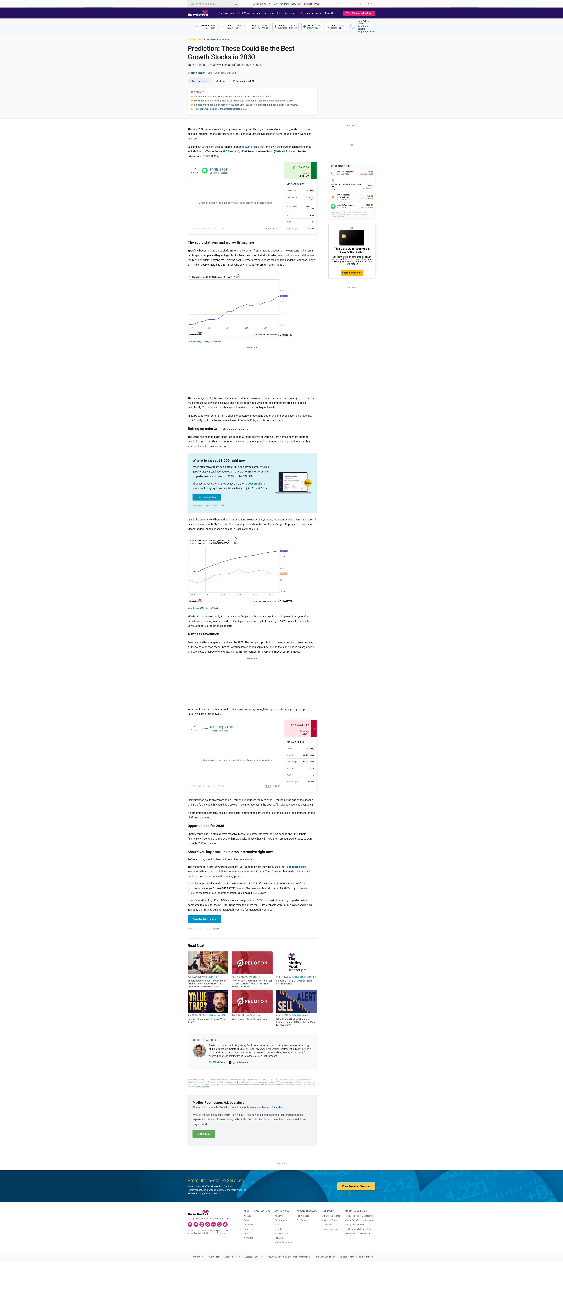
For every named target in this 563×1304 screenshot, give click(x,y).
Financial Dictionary (330, 1229)
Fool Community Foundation (358, 1229)
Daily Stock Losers (366, 31)
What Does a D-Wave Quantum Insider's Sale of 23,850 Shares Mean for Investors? (296, 1022)
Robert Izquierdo (299, 1015)
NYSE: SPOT (219, 169)
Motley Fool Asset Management (359, 1216)
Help (370, 4)
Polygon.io (221, 1233)
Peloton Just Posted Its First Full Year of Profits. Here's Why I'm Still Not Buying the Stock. (252, 983)
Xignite (210, 1233)
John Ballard (253, 977)
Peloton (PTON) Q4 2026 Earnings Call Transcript (294, 982)
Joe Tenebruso (253, 1015)
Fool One (279, 1238)
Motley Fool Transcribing (303, 977)
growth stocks (250, 146)
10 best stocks (253, 483)
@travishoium (240, 1062)
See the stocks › (207, 497)
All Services (280, 1216)
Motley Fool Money (283, 1242)
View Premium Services (356, 1186)
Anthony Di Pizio (211, 977)
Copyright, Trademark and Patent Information (288, 1257)
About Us (248, 1216)
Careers (247, 1220)
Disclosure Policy (232, 1257)
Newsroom (249, 1229)
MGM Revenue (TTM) (196, 608)
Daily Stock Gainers (362, 27)
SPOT (225, 151)
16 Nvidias (276, 1107)
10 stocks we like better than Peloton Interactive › (220, 108)
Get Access (335, 189)
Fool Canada (302, 1220)
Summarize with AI (245, 81)
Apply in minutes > (352, 272)
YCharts (219, 342)
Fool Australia (303, 1216)
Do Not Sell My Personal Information (356, 1257)
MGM (278, 151)
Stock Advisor (281, 1220)
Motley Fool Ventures (354, 1224)
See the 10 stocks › (204, 919)
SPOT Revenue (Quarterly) (198, 342)
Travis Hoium (198, 72)
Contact (247, 1233)
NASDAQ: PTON (221, 727)
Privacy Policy (214, 1257)
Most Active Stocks (363, 22)
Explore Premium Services (217, 39)
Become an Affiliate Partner (357, 1233)
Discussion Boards (330, 1220)
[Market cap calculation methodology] (313, 191)
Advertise (248, 1238)
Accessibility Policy (254, 1257)
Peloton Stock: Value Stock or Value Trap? (207, 1020)
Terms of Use (196, 1257)
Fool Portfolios (281, 1233)
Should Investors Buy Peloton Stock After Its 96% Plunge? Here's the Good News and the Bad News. (207, 983)
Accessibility (342, 4)
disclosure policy (203, 1087)
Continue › (204, 1133)
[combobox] (213, 3)
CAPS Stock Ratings (331, 1216)
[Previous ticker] (190, 26)
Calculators (327, 1224)
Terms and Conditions (324, 1257)
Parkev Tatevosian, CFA (214, 1015)
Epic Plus (279, 1229)
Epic (277, 1224)
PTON (206, 156)
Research (248, 1224)
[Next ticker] (352, 26)
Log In (358, 4)
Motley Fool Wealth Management (360, 1220)
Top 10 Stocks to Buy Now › (359, 13)
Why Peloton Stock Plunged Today (250, 1019)
